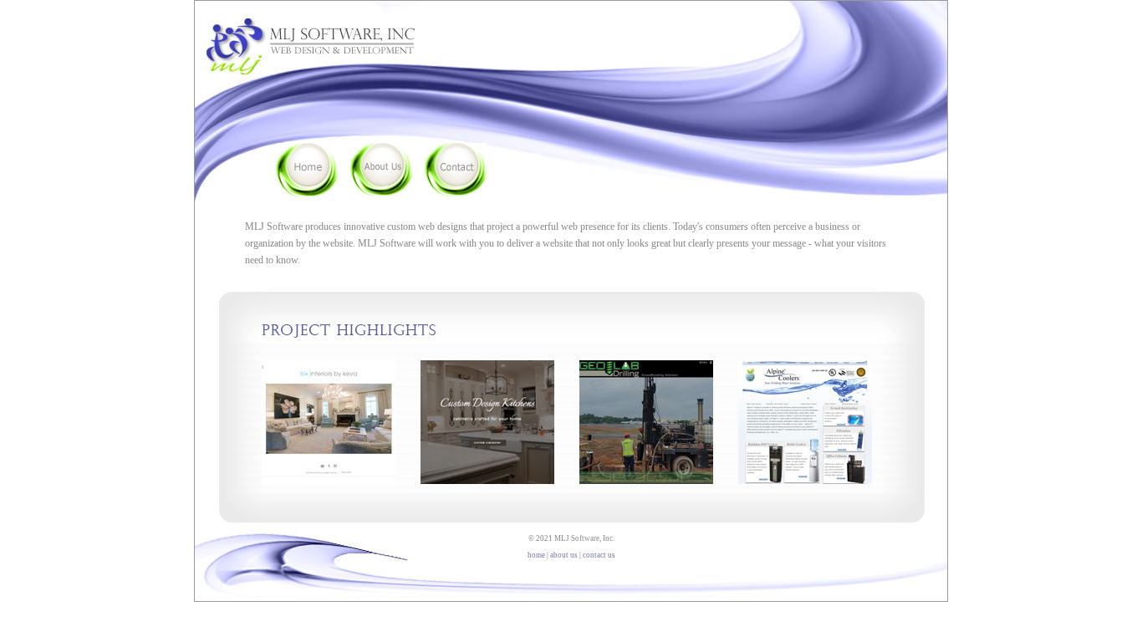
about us (564, 555)
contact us (599, 555)
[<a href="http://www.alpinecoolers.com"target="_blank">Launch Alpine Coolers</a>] (805, 368)
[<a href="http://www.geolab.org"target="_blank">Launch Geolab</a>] (646, 368)
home (536, 555)
